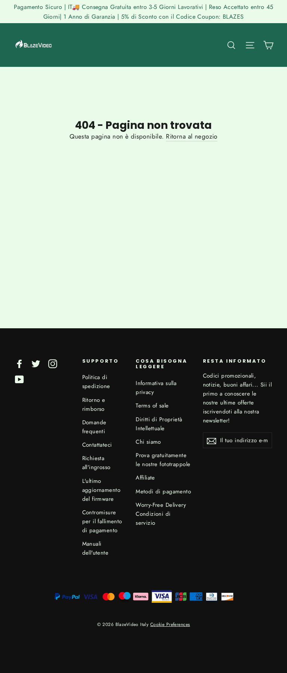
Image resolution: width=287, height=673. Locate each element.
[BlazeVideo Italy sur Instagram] (52, 363)
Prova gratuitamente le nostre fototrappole (163, 459)
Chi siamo (148, 442)
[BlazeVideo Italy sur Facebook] (19, 363)
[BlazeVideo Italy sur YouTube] (19, 379)
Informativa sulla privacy (156, 387)
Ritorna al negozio (191, 136)
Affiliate (145, 478)
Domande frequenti (94, 426)
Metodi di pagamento (163, 491)
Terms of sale (152, 405)
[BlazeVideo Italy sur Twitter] (35, 363)
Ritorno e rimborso (93, 404)
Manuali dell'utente (95, 548)
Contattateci (97, 445)
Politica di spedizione (96, 381)
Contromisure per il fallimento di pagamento (102, 521)
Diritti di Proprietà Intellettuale (159, 423)
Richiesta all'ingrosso (96, 462)
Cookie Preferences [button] (170, 624)
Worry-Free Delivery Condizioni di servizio (161, 514)
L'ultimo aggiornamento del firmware (101, 490)
